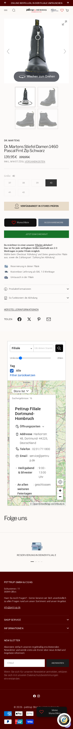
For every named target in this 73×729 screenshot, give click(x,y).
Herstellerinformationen (21, 309)
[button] (60, 491)
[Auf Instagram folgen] (38, 696)
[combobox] (43, 348)
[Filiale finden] (59, 348)
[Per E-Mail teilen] (48, 319)
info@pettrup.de (12, 607)
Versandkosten (35, 161)
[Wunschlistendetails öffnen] (62, 10)
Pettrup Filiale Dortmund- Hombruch (28, 413)
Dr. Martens (12, 140)
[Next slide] (65, 51)
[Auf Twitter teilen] (29, 319)
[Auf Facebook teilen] (19, 319)
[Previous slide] (8, 51)
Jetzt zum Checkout (37, 234)
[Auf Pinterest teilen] (38, 319)
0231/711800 (41, 449)
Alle (18, 370)
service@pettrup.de (39, 458)
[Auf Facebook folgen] (34, 696)
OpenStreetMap (41, 503)
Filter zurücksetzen (22, 375)
